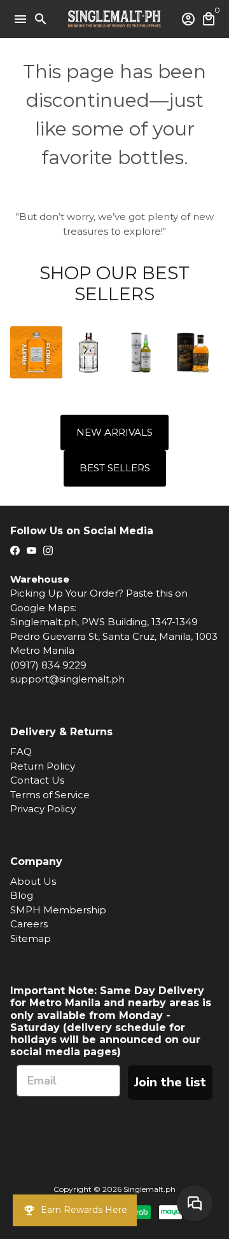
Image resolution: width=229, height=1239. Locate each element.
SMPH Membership (58, 910)
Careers (29, 924)
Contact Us (37, 780)
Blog (21, 895)
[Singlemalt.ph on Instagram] (48, 550)
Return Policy (42, 766)
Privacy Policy (43, 809)
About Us (33, 881)
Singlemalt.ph (149, 1189)
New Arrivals (114, 432)
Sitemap (30, 938)
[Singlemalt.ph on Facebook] (15, 550)
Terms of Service (50, 795)
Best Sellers (115, 468)
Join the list (170, 1082)
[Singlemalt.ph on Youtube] (31, 550)
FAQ (21, 751)
